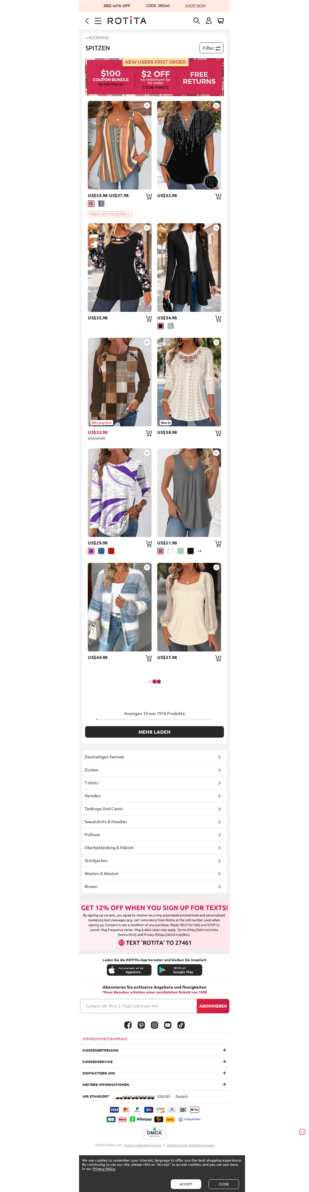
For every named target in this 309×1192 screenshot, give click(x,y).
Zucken (91, 769)
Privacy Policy (104, 1169)
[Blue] (101, 551)
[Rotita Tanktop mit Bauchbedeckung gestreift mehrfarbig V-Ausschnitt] (120, 145)
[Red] (111, 551)
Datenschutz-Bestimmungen (190, 1145)
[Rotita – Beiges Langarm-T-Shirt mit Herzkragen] (189, 607)
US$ (160, 1096)
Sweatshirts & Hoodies (105, 821)
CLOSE (224, 1184)
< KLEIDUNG (97, 37)
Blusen (90, 886)
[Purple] (91, 551)
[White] (170, 551)
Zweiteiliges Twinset (104, 756)
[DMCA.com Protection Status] (154, 1133)
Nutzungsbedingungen (143, 1145)
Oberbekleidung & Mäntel (109, 847)
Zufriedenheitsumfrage (105, 1039)
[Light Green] (180, 551)
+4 (199, 551)
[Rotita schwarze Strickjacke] (189, 267)
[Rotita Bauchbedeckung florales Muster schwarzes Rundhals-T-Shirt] (120, 267)
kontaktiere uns (98, 1073)
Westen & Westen (101, 873)
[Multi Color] (91, 203)
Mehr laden (154, 732)
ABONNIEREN (213, 1006)
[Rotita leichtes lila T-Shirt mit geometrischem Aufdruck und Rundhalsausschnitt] (120, 492)
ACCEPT (186, 1184)
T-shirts (91, 782)
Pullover (92, 834)
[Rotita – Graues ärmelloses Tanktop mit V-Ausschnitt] (189, 492)
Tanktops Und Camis (103, 808)
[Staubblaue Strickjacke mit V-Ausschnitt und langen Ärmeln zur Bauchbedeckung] (120, 607)
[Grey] (170, 326)
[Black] (160, 326)
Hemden (92, 795)
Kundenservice (97, 1062)
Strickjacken (96, 860)
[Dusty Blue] (101, 203)
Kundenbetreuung (100, 1050)
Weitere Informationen (105, 1085)
